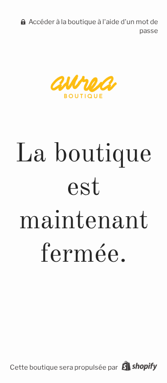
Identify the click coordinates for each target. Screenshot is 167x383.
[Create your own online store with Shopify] (138, 367)
